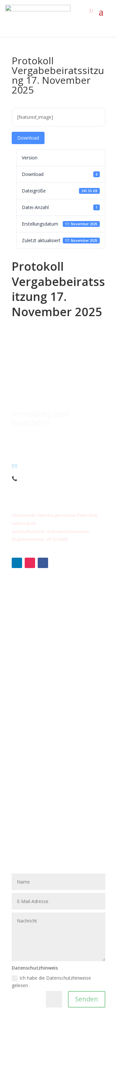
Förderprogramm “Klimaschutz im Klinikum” (57, 654)
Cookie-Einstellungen (34, 765)
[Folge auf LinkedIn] (17, 563)
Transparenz (25, 705)
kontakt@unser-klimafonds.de (48, 466)
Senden (86, 999)
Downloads (24, 715)
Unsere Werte (26, 695)
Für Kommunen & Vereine (39, 624)
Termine (20, 725)
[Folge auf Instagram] (30, 563)
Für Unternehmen (30, 614)
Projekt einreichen (31, 644)
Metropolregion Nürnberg (39, 745)
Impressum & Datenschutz (40, 755)
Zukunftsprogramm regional (41, 634)
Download (28, 138)
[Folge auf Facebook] (43, 563)
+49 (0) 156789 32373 (44, 478)
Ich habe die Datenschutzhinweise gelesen (51, 982)
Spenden (21, 594)
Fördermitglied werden (35, 604)
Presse (19, 735)
